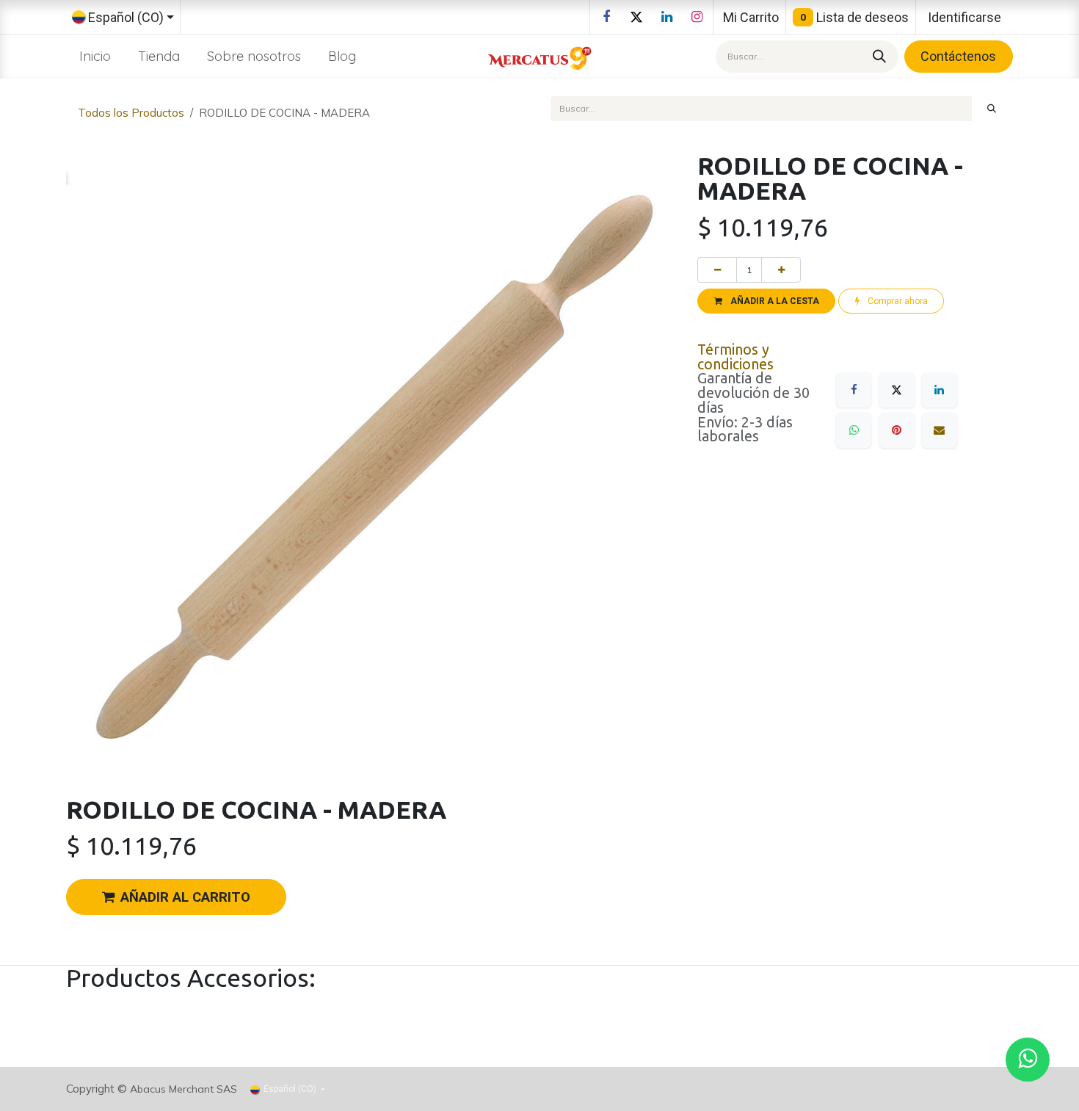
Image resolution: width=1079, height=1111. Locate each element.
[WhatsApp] (853, 430)
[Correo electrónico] (939, 430)
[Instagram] (696, 17)
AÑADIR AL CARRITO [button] (185, 897)
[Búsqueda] (877, 56)
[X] (636, 17)
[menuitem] (95, 56)
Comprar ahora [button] (896, 301)
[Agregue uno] (781, 269)
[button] (766, 301)
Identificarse (964, 17)
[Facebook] (606, 17)
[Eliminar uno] (717, 269)
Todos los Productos (131, 113)
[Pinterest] (897, 430)
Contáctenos (958, 56)
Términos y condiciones (735, 356)
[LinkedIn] (666, 17)
